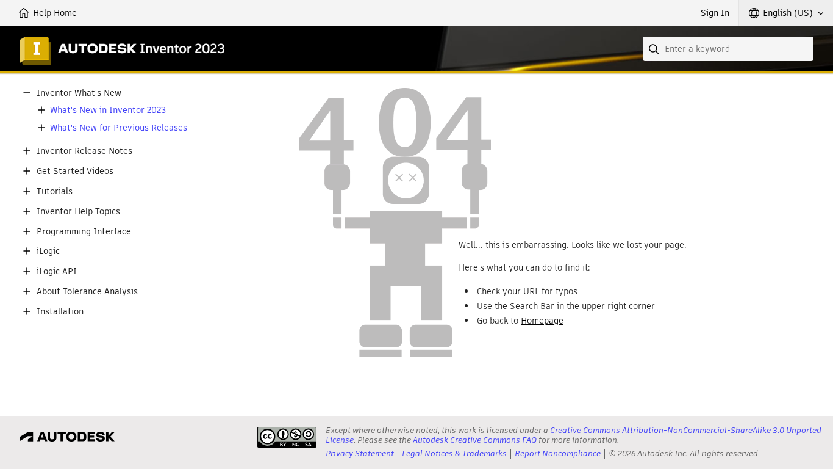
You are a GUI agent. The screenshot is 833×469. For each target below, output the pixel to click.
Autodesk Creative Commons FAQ (475, 440)
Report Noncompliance (558, 453)
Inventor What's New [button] (79, 93)
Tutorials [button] (55, 191)
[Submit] (655, 49)
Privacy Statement (360, 453)
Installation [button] (60, 312)
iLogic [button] (48, 251)
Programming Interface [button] (84, 232)
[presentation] (286, 437)
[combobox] (728, 49)
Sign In (715, 13)
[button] (786, 13)
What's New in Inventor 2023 (108, 110)
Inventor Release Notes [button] (84, 151)
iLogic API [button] (57, 271)
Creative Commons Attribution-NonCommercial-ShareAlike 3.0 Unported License (573, 435)
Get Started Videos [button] (75, 171)
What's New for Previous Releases (118, 128)
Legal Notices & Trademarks (454, 453)
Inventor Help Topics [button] (78, 211)
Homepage (542, 320)
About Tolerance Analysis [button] (87, 291)
